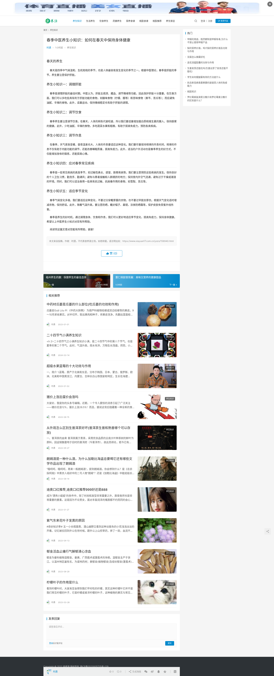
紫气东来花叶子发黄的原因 (66, 520)
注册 (210, 21)
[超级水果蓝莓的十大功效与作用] (157, 376)
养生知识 (77, 21)
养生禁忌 (170, 21)
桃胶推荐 (157, 21)
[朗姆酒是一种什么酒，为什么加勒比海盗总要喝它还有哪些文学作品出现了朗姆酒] (157, 468)
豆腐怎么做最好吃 (196, 57)
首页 (45, 30)
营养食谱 (130, 21)
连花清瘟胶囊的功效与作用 (200, 62)
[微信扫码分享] (146, 671)
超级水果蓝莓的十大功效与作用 (69, 366)
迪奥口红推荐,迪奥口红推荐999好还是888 (77, 490)
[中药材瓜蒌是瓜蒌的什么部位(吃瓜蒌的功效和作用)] (157, 314)
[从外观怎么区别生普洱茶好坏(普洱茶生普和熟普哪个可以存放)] (157, 438)
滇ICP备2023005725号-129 (94, 666)
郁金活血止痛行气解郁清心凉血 (69, 551)
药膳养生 (117, 21)
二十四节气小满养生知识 (64, 335)
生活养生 (90, 21)
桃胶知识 (191, 91)
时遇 (49, 47)
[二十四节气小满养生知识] (157, 345)
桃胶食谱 (143, 21)
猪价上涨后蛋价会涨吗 (62, 397)
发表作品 (224, 21)
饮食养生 (103, 21)
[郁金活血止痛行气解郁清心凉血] (157, 561)
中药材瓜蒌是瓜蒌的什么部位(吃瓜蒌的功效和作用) (83, 304)
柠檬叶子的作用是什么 (62, 582)
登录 (203, 21)
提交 (170, 643)
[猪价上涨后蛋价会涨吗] (157, 407)
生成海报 (136, 671)
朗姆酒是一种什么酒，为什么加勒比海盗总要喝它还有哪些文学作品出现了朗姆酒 (89, 461)
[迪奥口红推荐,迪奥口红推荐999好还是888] (157, 499)
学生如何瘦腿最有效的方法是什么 (204, 77)
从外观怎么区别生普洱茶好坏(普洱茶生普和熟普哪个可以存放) (88, 430)
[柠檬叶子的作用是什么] (157, 592)
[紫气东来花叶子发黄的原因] (157, 530)
